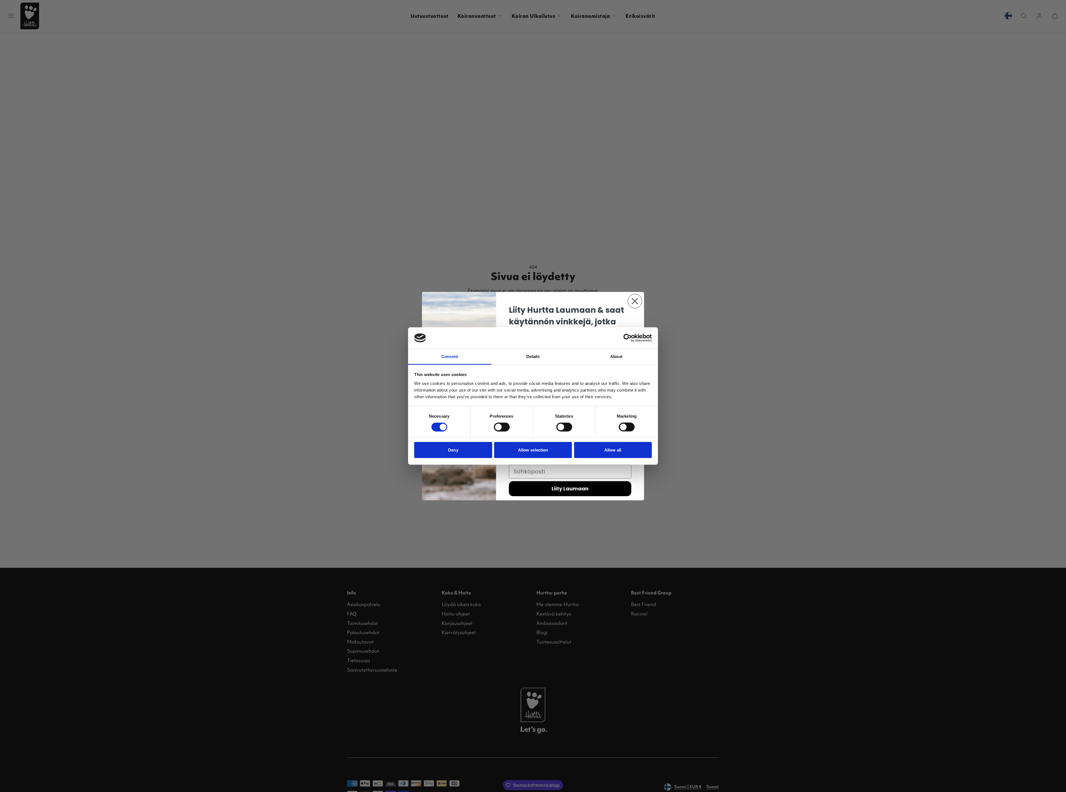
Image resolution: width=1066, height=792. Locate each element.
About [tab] (616, 356)
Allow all (612, 450)
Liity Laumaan (570, 488)
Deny (453, 450)
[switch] (502, 427)
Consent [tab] (449, 356)
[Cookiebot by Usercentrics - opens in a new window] (627, 338)
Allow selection (533, 450)
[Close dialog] (635, 301)
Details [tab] (533, 356)
